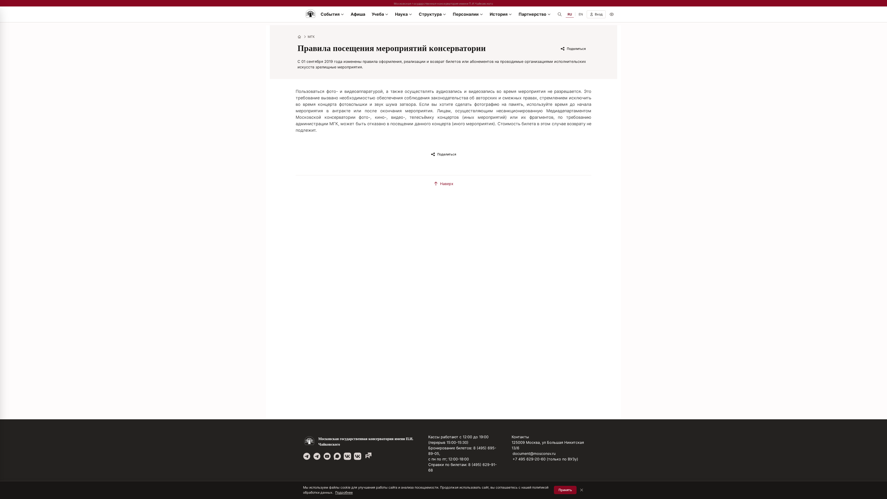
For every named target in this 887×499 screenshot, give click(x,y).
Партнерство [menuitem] (532, 14)
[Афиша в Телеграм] (367, 456)
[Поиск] (560, 14)
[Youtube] (327, 456)
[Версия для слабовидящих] (612, 14)
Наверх (446, 183)
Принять (565, 490)
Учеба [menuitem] (378, 14)
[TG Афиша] (317, 456)
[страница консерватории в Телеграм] (306, 456)
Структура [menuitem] (430, 14)
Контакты (520, 437)
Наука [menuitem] (401, 14)
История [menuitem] (498, 14)
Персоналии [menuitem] (466, 14)
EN (581, 14)
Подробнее (344, 492)
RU (570, 14)
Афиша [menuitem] (358, 14)
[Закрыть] (581, 490)
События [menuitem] (330, 14)
